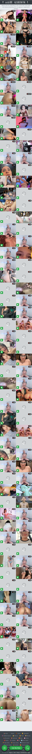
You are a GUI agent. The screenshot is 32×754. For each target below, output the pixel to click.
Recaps (18, 752)
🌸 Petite (26, 738)
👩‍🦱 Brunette (6, 738)
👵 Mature (15, 735)
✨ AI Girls (15, 745)
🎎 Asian (5, 733)
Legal (29, 752)
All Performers (24, 752)
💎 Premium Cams (24, 742)
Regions (11, 752)
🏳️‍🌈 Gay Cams (6, 742)
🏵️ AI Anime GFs (24, 745)
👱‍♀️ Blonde (27, 735)
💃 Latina (18, 733)
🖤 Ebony (11, 733)
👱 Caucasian (25, 733)
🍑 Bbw (20, 738)
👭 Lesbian (13, 740)
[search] (27, 748)
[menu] (4, 748)
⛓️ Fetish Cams (8, 745)
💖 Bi (18, 740)
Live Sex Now (16, 748)
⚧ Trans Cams (15, 742)
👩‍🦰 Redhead (14, 738)
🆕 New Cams (24, 740)
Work (15, 752)
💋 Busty (6, 740)
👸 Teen (21, 735)
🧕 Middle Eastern (6, 735)
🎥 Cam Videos (24, 747)
